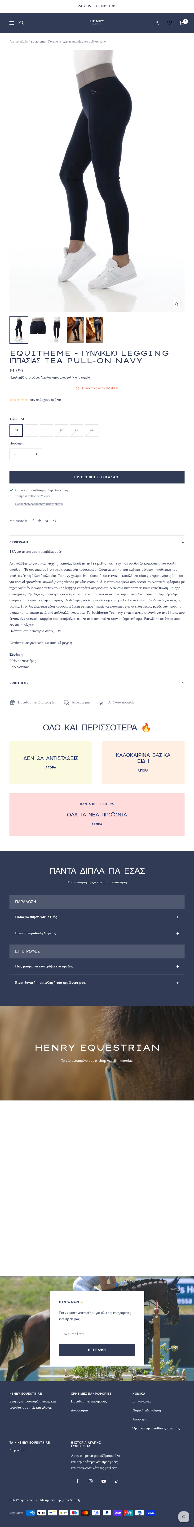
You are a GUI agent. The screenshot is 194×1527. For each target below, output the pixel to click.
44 (92, 430)
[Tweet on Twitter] (47, 521)
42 (77, 430)
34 (16, 430)
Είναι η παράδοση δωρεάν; (35, 933)
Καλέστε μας (81, 702)
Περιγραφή (18, 542)
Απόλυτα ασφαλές (121, 702)
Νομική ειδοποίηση (146, 1410)
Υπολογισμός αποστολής (58, 378)
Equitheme (19, 683)
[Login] (157, 23)
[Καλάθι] (182, 23)
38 (46, 430)
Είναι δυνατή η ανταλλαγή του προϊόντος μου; (50, 983)
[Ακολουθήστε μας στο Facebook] (77, 1481)
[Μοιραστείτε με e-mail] (54, 520)
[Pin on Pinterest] (39, 521)
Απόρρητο (139, 1419)
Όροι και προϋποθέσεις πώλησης (156, 1428)
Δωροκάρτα (79, 1410)
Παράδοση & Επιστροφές (36, 702)
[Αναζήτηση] (21, 23)
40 (61, 430)
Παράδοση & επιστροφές (89, 1401)
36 (31, 430)
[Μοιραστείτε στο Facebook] (33, 521)
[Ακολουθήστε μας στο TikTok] (116, 1481)
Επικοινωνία (141, 1401)
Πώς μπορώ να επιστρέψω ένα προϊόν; (44, 966)
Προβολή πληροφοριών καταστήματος (39, 503)
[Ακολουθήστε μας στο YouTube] (103, 1481)
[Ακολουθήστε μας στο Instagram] (90, 1481)
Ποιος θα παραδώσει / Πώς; (36, 917)
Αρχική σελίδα (18, 41)
